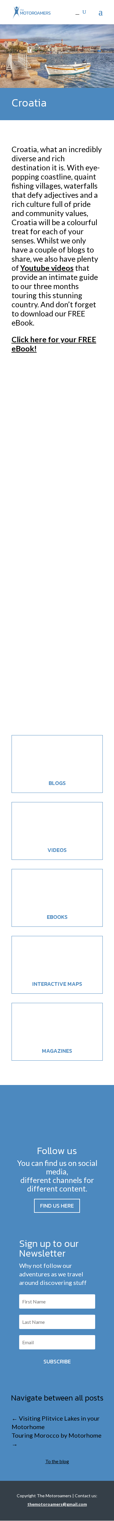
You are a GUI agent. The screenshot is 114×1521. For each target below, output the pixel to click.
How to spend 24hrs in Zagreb (56, 676)
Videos (57, 850)
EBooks (57, 917)
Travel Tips (83, 691)
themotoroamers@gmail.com (57, 1504)
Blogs (57, 783)
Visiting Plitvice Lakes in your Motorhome (55, 562)
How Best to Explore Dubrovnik (52, 448)
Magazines (57, 1051)
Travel (62, 463)
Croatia (48, 463)
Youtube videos (47, 267)
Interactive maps (57, 984)
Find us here (57, 1206)
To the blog (57, 1461)
